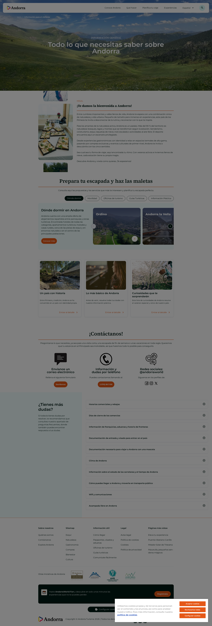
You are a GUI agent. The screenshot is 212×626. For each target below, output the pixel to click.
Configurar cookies (192, 616)
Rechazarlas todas (192, 610)
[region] (161, 610)
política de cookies (127, 615)
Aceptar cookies (192, 604)
